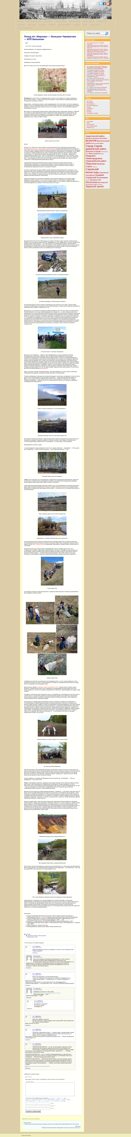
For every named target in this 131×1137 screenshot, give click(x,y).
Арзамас (89, 138)
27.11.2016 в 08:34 (37, 1045)
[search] (106, 33)
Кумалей (44, 368)
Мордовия (91, 156)
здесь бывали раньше (39, 544)
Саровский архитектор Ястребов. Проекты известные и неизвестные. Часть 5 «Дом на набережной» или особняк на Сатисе (97, 50)
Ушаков (87, 180)
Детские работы (60, 21)
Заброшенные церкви (24, 27)
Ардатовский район (95, 136)
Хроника (89, 110)
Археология (90, 100)
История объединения (33, 21)
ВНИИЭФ (91, 140)
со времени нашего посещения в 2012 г (48, 687)
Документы (90, 151)
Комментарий (29, 1082)
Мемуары (76, 24)
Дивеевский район (33, 935)
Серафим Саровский (95, 176)
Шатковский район (91, 184)
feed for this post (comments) (31, 1119)
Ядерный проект (95, 186)
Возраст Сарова (74, 21)
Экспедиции (48, 21)
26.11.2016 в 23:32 (37, 1030)
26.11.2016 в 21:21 (37, 957)
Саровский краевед (37, 3)
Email (53, 1106)
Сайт (52, 1108)
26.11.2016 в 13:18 (37, 947)
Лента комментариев (92, 126)
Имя (52, 1103)
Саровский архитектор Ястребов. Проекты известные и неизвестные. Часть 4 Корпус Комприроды (97, 54)
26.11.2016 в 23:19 (37, 1017)
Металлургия (42, 935)
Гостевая (52, 24)
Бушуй (44, 917)
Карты (84, 24)
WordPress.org (90, 127)
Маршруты (42, 24)
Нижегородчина (94, 158)
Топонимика (102, 177)
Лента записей (90, 124)
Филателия (21, 24)
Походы (28, 934)
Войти (88, 122)
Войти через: (28, 1077)
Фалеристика (101, 21)
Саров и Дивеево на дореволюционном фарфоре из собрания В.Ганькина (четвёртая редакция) (97, 67)
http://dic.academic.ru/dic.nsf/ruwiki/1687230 (38, 1066)
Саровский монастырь (92, 171)
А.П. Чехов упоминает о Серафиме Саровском (95, 71)
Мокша (102, 153)
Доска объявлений (64, 24)
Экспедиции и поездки (92, 113)
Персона (91, 163)
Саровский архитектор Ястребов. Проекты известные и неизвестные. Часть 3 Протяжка (98, 57)
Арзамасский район (99, 138)
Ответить (35, 953)
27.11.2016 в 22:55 (37, 989)
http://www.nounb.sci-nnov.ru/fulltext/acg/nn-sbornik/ (46, 993)
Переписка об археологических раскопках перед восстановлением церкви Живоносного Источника (52, 1124)
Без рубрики (90, 102)
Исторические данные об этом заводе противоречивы (39, 148)
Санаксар (94, 166)
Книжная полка (95, 24)
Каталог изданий (88, 21)
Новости (20, 21)
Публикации (90, 108)
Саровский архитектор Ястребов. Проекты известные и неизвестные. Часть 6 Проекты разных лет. (97, 46)
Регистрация (90, 121)
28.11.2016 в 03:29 (38, 1002)
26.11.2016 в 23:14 (37, 974)
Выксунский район (97, 143)
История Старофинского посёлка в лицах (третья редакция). (97, 90)
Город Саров (94, 146)
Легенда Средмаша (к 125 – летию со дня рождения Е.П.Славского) (98, 81)
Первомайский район (96, 161)
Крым (98, 151)
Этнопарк (100, 184)
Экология (89, 111)
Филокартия (31, 24)
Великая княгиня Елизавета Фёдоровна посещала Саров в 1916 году (61, 1127)
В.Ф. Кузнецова (37, 46)
